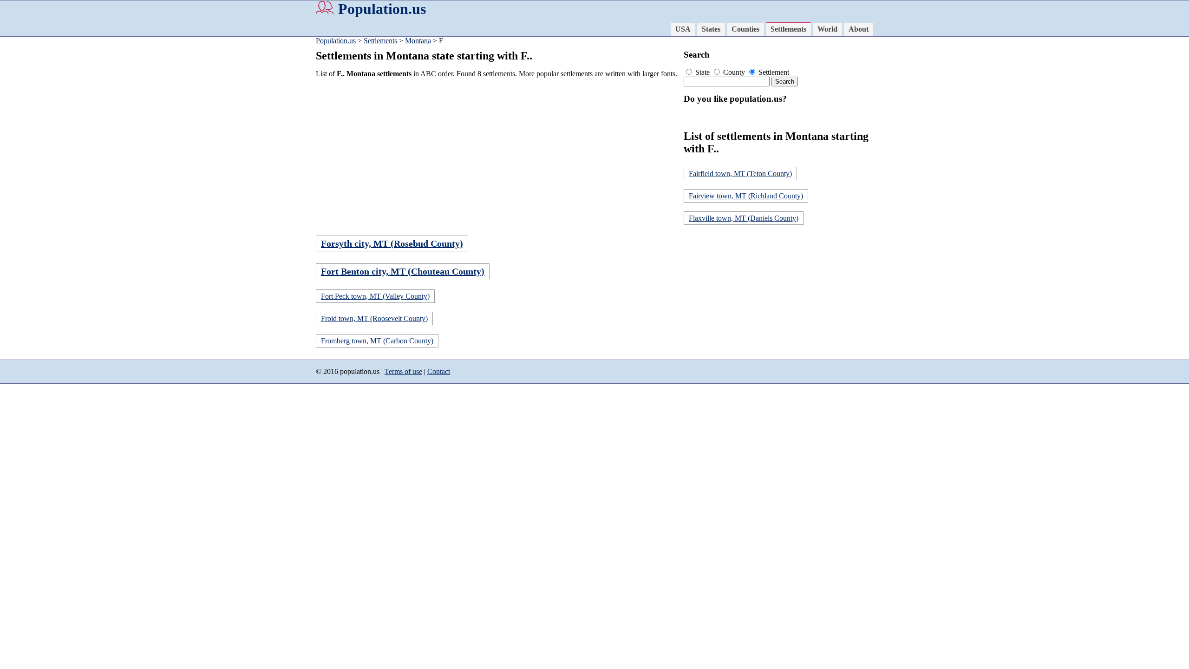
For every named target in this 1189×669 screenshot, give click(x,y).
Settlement (773, 72)
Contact (438, 371)
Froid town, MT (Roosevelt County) (374, 318)
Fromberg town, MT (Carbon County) (377, 341)
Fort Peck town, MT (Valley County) (375, 296)
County (734, 72)
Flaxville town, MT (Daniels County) (743, 218)
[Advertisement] (497, 150)
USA (683, 29)
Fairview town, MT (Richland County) (746, 196)
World (827, 29)
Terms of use (403, 371)
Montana (418, 41)
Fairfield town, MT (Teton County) (740, 173)
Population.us (382, 8)
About (859, 29)
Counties (745, 29)
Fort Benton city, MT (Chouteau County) (402, 271)
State (702, 72)
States (711, 29)
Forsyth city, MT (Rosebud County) (392, 243)
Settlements (788, 29)
